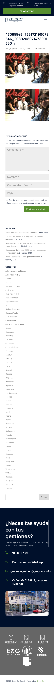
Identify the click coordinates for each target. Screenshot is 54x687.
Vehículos (9, 481)
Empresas (9, 351)
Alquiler (8, 282)
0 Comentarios (38, 48)
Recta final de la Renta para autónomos (21, 232)
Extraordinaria (11, 359)
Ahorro (8, 279)
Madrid (8, 416)
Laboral (8, 401)
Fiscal (7, 366)
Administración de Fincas (15, 271)
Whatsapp (28, 11)
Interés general (11, 393)
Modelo (8, 427)
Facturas (9, 362)
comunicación (11, 317)
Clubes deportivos (12, 309)
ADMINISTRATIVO (12, 275)
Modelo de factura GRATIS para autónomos (22, 257)
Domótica (9, 336)
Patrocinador (10, 439)
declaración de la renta (14, 324)
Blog (7, 305)
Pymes (8, 450)
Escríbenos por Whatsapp (28, 562)
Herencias (9, 381)
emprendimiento (11, 347)
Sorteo (8, 465)
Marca (8, 420)
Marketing (9, 423)
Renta (7, 458)
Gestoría (8, 374)
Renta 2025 (10, 462)
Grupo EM (9, 378)
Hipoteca (9, 385)
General (8, 370)
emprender (9, 343)
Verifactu (9, 484)
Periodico (9, 446)
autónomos (9, 290)
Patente (8, 435)
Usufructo (9, 477)
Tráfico (8, 473)
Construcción (10, 321)
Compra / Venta (11, 313)
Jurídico (8, 397)
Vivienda (9, 488)
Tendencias (10, 469)
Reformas (9, 454)
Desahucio (9, 332)
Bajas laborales (11, 301)
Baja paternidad (11, 298)
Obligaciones (10, 431)
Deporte (8, 328)
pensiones (9, 443)
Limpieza (9, 408)
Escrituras (9, 355)
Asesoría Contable (12, 286)
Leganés (8, 404)
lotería (8, 412)
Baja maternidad (12, 294)
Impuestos (9, 389)
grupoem (13, 48)
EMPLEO (9, 340)
